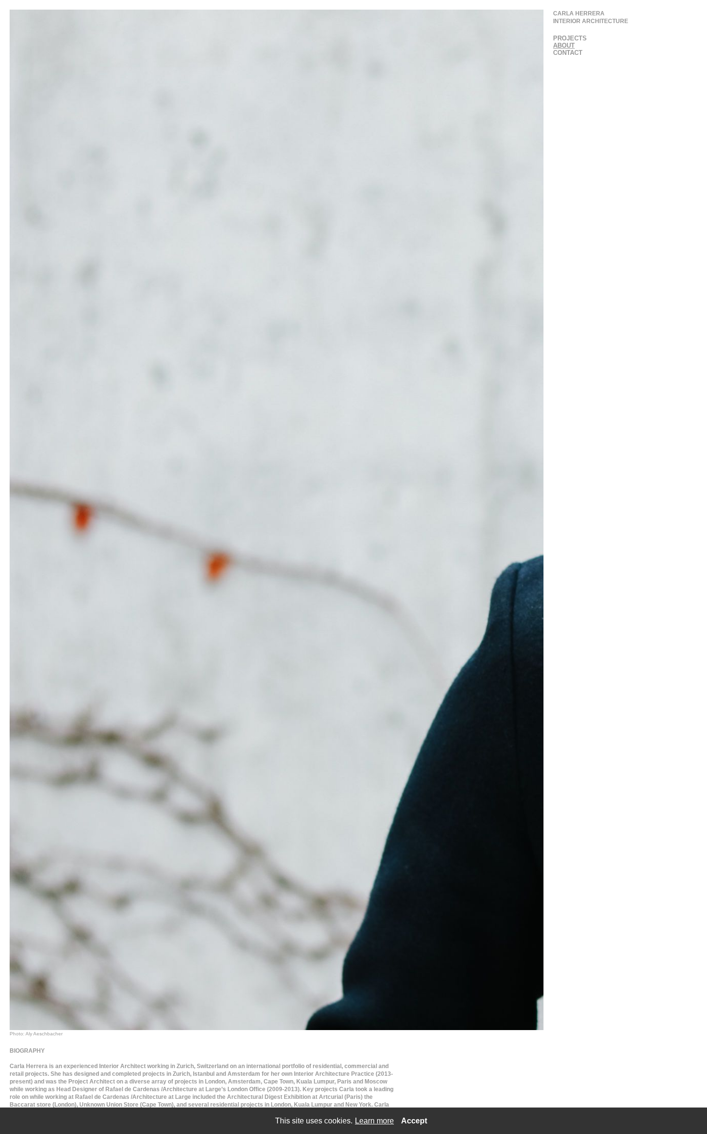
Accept (414, 1120)
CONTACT (567, 52)
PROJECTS (570, 38)
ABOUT (564, 45)
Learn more (374, 1120)
